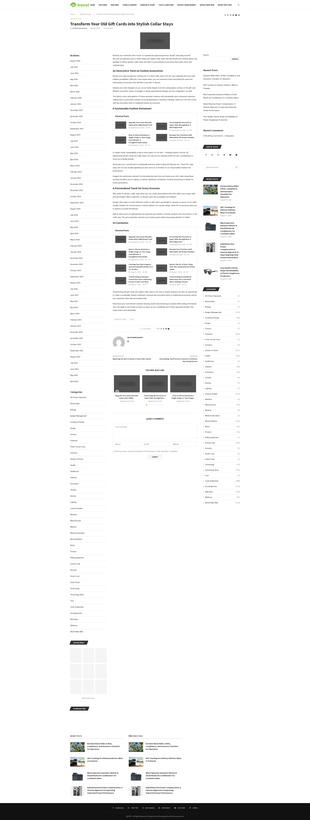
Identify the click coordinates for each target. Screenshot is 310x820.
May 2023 (74, 301)
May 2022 (74, 375)
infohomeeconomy (79, 28)
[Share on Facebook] (161, 329)
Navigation (230, 136)
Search (206, 55)
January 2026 (75, 104)
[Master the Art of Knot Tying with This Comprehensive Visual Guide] (161, 268)
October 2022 (75, 344)
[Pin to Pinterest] (166, 329)
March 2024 (75, 240)
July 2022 (74, 363)
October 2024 (75, 196)
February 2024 (75, 246)
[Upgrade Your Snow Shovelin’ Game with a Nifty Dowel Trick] (120, 125)
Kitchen (222, 383)
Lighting (222, 388)
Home (92, 5)
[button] (117, 392)
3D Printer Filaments (222, 296)
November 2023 (76, 264)
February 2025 (75, 172)
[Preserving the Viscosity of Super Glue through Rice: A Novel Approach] (161, 126)
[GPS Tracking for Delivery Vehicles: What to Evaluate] (210, 211)
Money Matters (225, 5)
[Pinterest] (233, 15)
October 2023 (75, 270)
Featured (103, 5)
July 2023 (74, 289)
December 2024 (76, 184)
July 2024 (74, 215)
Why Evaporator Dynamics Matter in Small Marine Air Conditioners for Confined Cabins (228, 228)
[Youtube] (236, 15)
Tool (222, 475)
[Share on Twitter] (163, 329)
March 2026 (75, 92)
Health (222, 356)
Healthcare (222, 361)
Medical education (222, 416)
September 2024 (76, 203)
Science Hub (222, 443)
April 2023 (74, 307)
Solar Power (222, 459)
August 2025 (75, 135)
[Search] (238, 5)
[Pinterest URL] (76, 655)
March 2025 (75, 166)
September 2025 (76, 129)
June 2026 (74, 73)
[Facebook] (225, 15)
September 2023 (76, 277)
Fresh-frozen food (222, 339)
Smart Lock (222, 454)
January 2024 (75, 252)
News (222, 426)
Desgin (222, 323)
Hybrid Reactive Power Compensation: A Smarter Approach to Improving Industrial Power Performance (219, 107)
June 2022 (74, 369)
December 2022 (76, 332)
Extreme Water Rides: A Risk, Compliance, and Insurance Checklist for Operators (229, 191)
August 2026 (75, 61)
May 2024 (74, 227)
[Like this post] (158, 329)
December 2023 (76, 258)
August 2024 (75, 209)
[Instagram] (230, 15)
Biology (222, 307)
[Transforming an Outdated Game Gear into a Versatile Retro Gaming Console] (161, 280)
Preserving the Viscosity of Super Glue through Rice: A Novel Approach (180, 124)
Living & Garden (130, 5)
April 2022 (74, 381)
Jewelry (222, 378)
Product (222, 432)
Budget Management (186, 5)
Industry (222, 367)
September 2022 (76, 351)
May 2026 (74, 79)
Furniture (222, 345)
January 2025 (75, 178)
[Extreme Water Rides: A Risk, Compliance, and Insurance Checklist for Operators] (210, 189)
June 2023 (74, 295)
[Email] (236, 155)
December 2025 (76, 110)
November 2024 (76, 190)
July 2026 (74, 67)
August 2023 (75, 283)
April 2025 (74, 159)
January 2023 (75, 326)
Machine (222, 399)
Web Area (115, 5)
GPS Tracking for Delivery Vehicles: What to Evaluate (228, 210)
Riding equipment (222, 437)
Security (222, 448)
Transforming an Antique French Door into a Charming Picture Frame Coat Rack (140, 279)
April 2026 (74, 85)
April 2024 (74, 233)
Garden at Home (147, 5)
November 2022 (76, 338)
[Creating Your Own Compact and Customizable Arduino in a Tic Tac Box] (120, 268)
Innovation (222, 372)
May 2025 (74, 153)
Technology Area (222, 470)
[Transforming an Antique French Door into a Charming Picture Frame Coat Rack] (120, 280)
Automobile (222, 301)
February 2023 (75, 320)
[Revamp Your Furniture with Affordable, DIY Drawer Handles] (161, 137)
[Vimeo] (239, 15)
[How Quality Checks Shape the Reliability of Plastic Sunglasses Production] (210, 271)
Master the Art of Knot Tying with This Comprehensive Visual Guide (182, 266)
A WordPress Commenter (213, 136)
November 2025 (76, 116)
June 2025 (74, 147)
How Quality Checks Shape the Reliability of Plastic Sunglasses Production (229, 272)
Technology (222, 465)
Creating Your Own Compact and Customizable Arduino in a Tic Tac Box (141, 266)
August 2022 (75, 357)
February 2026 (75, 98)
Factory (222, 329)
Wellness (222, 497)
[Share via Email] (168, 329)
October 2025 (75, 122)
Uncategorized (222, 486)
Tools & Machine (166, 5)
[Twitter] (228, 15)
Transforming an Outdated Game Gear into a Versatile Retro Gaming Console (180, 279)
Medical (222, 410)
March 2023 (75, 314)
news (132, 319)
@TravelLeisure (88, 698)
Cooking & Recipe (222, 318)
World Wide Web (207, 5)
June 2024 (74, 221)
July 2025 (74, 141)
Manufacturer (222, 405)
